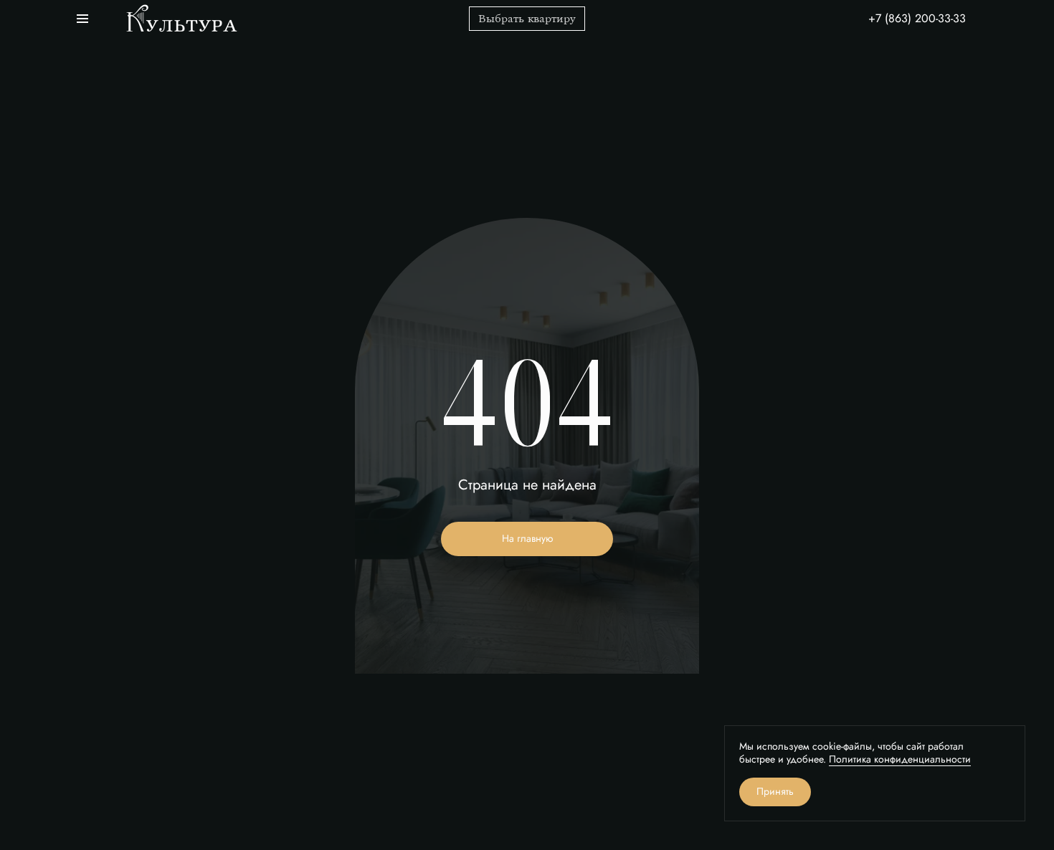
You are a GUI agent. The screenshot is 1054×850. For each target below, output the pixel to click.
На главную (527, 538)
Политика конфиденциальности (900, 759)
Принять (775, 791)
